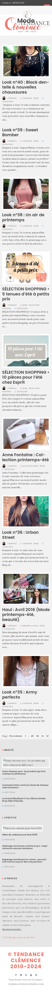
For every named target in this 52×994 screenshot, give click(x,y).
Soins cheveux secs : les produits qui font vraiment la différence (23, 772)
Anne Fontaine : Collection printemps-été (25, 457)
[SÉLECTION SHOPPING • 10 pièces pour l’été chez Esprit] (26, 350)
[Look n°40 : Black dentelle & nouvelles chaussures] (26, 60)
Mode (36, 98)
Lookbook (27, 98)
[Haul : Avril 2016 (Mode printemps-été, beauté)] (26, 588)
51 (42, 735)
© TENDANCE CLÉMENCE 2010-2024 (26, 960)
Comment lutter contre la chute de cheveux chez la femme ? (25, 786)
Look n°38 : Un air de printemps (23, 217)
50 (37, 735)
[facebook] (15, 974)
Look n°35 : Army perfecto (19, 694)
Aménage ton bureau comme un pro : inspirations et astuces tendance (25, 847)
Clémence (12, 98)
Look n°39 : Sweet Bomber (20, 132)
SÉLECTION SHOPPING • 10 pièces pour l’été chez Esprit (25, 377)
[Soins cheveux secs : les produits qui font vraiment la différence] (26, 762)
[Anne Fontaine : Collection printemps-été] (26, 433)
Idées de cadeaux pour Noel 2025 (19, 834)
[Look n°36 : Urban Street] (26, 511)
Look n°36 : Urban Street (20, 534)
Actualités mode (30, 466)
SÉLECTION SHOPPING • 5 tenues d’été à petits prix (25, 294)
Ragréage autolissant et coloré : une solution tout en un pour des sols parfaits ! (24, 860)
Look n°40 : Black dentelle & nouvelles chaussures (25, 87)
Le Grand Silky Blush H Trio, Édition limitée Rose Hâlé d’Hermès (24, 799)
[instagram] (26, 974)
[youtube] (31, 974)
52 (47, 735)
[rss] (36, 974)
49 (32, 735)
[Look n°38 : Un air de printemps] (26, 193)
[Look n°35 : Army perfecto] (26, 670)
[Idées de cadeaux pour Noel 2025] (22, 827)
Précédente (15, 735)
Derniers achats (30, 626)
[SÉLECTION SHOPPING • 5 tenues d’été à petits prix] (26, 267)
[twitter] (21, 974)
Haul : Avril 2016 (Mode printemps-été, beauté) (26, 614)
